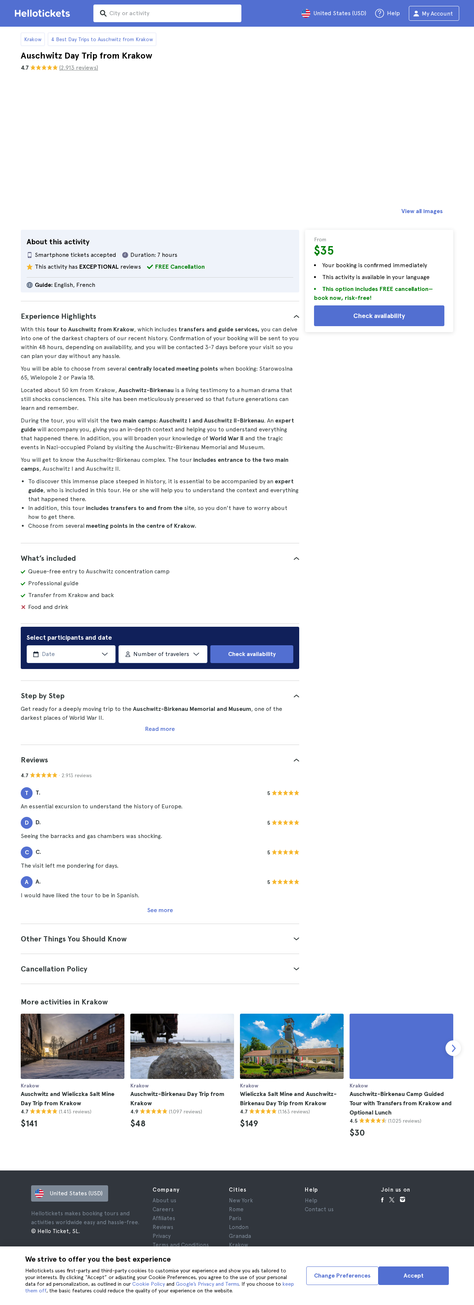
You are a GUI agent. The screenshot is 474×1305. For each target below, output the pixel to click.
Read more (160, 728)
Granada (240, 1236)
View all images (422, 211)
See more (160, 910)
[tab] (160, 316)
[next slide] (453, 1048)
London (238, 1227)
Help (311, 1200)
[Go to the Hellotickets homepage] (44, 13)
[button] (160, 316)
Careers (163, 1209)
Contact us (319, 1209)
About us (164, 1200)
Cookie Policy (148, 1284)
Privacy (162, 1236)
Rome (236, 1209)
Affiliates (164, 1218)
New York (241, 1200)
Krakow (32, 39)
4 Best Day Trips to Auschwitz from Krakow (102, 39)
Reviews (163, 1227)
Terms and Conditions (181, 1245)
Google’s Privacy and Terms (207, 1284)
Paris (235, 1218)
